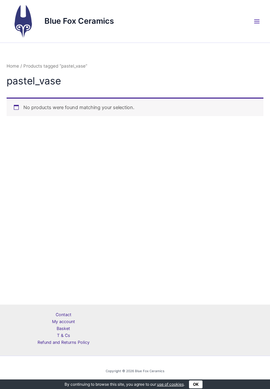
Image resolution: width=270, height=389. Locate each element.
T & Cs (63, 335)
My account (63, 321)
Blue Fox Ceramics (79, 21)
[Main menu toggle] (256, 21)
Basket (63, 328)
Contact (63, 314)
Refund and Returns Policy (64, 342)
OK (196, 384)
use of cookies (170, 384)
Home (13, 66)
